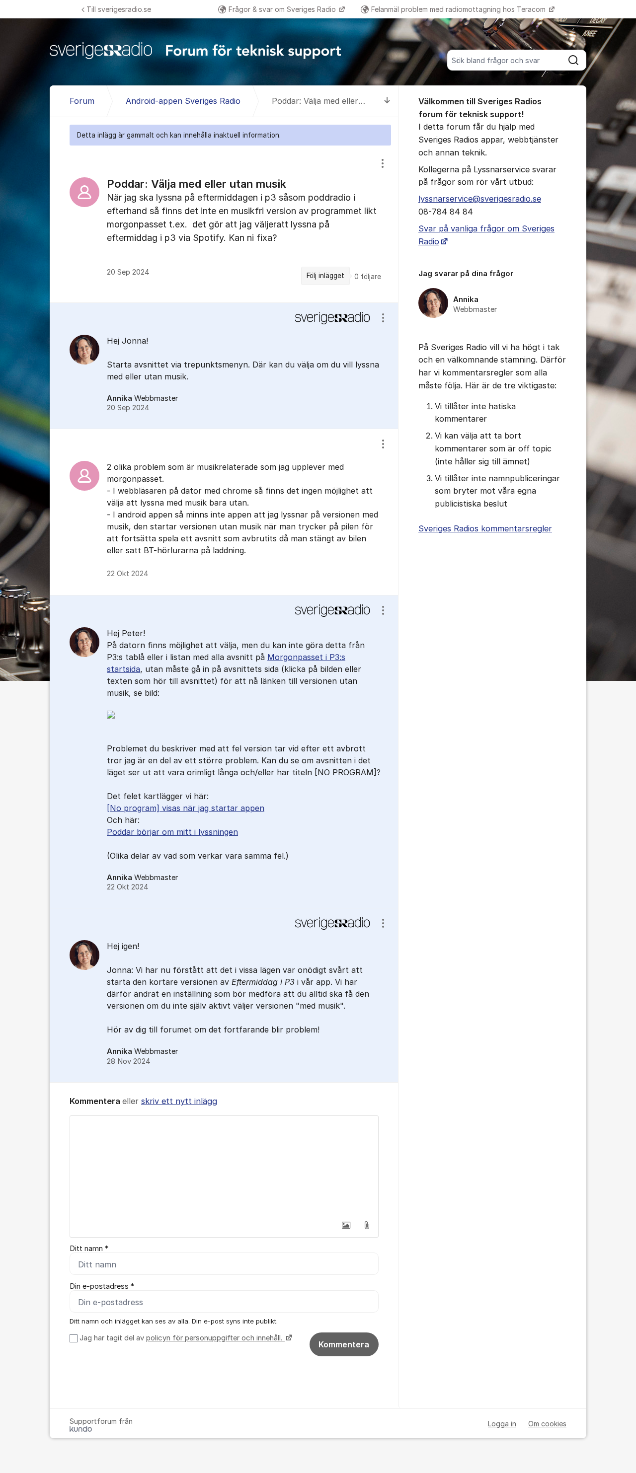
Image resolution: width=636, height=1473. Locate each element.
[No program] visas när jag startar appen (185, 808)
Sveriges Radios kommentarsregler (485, 528)
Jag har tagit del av (181, 1337)
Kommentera (343, 1344)
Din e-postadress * (102, 1286)
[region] (224, 224)
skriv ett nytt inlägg (179, 1101)
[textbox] (224, 1165)
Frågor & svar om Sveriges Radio (283, 9)
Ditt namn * (89, 1248)
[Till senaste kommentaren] (387, 101)
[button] (345, 1225)
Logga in (502, 1423)
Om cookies (547, 1423)
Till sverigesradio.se (118, 9)
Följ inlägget (325, 276)
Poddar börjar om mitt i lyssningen (172, 832)
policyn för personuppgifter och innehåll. (215, 1337)
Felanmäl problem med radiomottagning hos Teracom (459, 9)
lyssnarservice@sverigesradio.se (479, 199)
